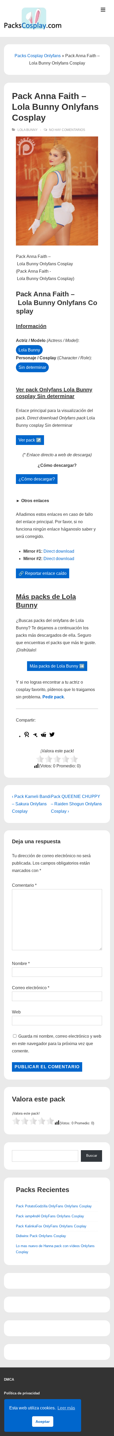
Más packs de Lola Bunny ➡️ (57, 666)
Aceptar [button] (43, 1421)
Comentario (24, 885)
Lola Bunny (27, 130)
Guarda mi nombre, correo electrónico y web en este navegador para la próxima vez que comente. (56, 1043)
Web (16, 1012)
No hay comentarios (67, 130)
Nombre (19, 963)
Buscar (91, 1156)
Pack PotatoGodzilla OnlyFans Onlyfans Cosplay (54, 1206)
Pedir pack (53, 697)
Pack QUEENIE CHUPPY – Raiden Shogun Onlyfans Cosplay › (76, 803)
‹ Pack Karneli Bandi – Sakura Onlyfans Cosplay (31, 803)
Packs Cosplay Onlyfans (38, 55)
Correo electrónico (29, 988)
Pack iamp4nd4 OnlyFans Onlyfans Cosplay (50, 1216)
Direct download (58, 551)
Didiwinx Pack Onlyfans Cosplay (41, 1236)
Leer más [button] (66, 1408)
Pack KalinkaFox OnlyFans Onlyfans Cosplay (51, 1226)
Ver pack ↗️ (30, 440)
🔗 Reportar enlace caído (43, 573)
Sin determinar (32, 367)
